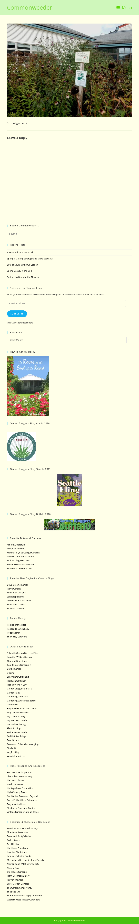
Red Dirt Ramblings (16, 736)
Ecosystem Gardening (18, 676)
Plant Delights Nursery (18, 875)
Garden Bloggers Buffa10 (19, 688)
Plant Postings (14, 728)
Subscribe (17, 313)
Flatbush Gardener (16, 680)
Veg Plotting (13, 752)
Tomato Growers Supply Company (24, 895)
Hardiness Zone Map (17, 848)
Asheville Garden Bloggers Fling (22, 653)
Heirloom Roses (15, 784)
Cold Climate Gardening (19, 664)
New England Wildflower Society (23, 863)
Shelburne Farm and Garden (21, 808)
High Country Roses (17, 792)
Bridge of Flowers (15, 548)
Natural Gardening (16, 724)
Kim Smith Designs (16, 592)
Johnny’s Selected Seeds (19, 855)
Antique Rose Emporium (19, 772)
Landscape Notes (15, 596)
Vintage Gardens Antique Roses (22, 811)
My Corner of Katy (16, 716)
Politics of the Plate (16, 624)
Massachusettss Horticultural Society (25, 860)
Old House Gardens (17, 871)
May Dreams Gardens (18, 712)
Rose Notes (12, 740)
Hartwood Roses (15, 780)
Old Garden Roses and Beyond (22, 796)
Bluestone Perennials (17, 832)
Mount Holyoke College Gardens (23, 552)
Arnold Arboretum (16, 544)
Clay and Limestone (17, 661)
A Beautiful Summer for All (20, 252)
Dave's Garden (14, 668)
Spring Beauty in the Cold (19, 270)
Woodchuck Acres (16, 756)
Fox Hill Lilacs (13, 844)
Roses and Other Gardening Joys (23, 744)
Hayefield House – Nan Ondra (22, 708)
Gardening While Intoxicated (21, 700)
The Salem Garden (16, 604)
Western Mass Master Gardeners (23, 899)
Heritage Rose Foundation (20, 788)
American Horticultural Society (22, 828)
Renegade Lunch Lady (18, 628)
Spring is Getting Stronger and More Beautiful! (30, 258)
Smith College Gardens (18, 560)
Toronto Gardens (15, 608)
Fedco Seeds (13, 840)
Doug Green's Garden (17, 584)
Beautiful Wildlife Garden (19, 656)
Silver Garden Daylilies (18, 883)
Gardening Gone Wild (17, 696)
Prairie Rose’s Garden (17, 732)
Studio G (11, 748)
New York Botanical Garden (20, 556)
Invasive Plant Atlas (16, 852)
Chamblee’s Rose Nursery (20, 776)
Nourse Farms (14, 867)
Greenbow (12, 704)
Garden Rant (13, 692)
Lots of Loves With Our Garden (22, 264)
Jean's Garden (14, 588)
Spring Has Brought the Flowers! (23, 277)
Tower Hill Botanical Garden (21, 564)
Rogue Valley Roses (16, 804)
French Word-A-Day (17, 684)
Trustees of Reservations (19, 568)
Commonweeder (29, 7)
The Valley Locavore (17, 636)
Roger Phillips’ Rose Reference (22, 800)
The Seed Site (13, 891)
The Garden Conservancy (19, 887)
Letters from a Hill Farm (19, 600)
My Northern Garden (17, 720)
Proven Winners (15, 879)
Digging (10, 672)
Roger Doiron (13, 632)
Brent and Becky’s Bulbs (19, 836)
